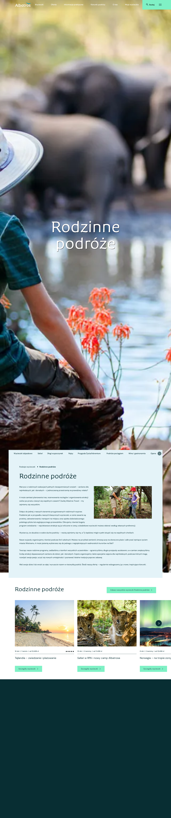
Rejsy (71, 453)
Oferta (54, 4)
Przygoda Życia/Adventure (89, 453)
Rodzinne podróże (47, 467)
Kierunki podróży (98, 4)
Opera (153, 453)
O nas (115, 4)
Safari (40, 453)
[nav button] (159, 453)
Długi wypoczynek (55, 453)
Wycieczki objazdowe (23, 453)
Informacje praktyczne (73, 4)
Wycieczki (39, 4)
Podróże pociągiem (115, 453)
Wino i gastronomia (137, 453)
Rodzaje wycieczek (27, 467)
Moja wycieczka (132, 4)
